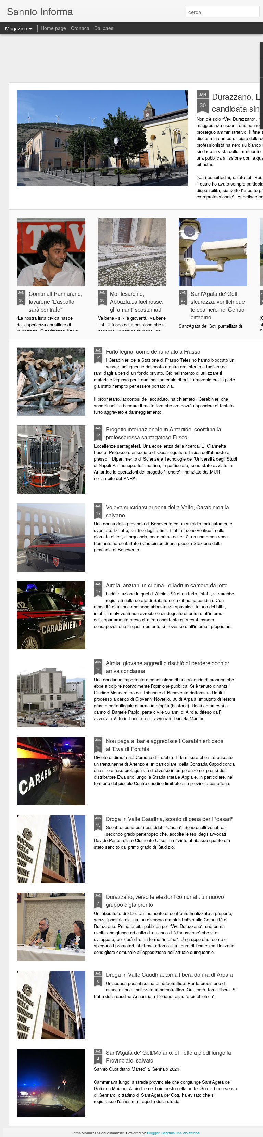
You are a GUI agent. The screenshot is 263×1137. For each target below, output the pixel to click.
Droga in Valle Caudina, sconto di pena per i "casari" (169, 819)
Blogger (153, 1132)
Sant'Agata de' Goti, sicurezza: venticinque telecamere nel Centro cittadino (218, 305)
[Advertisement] (131, 58)
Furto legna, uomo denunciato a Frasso (153, 351)
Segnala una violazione (180, 1132)
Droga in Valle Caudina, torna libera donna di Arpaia (169, 974)
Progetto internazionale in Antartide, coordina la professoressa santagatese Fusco (163, 433)
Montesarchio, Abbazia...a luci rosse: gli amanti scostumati (136, 301)
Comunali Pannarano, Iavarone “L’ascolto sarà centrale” (55, 301)
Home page (53, 28)
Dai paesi (104, 28)
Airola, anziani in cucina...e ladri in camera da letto (167, 585)
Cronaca (80, 28)
